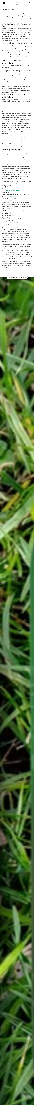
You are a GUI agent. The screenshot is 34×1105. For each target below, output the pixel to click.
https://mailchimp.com (11, 196)
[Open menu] (4, 3)
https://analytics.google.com (12, 190)
